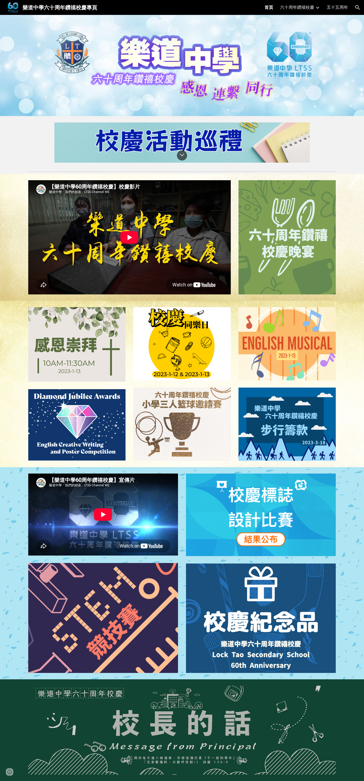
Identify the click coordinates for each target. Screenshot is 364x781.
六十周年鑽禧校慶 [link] (297, 7)
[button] (357, 7)
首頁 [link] (269, 7)
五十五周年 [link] (337, 7)
